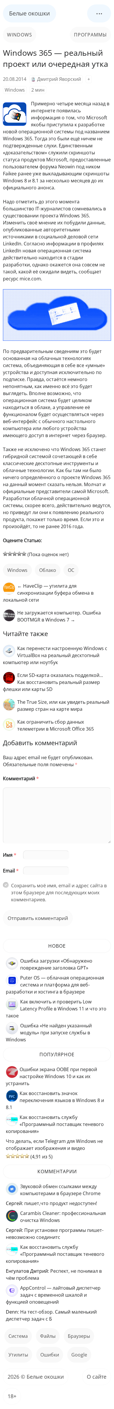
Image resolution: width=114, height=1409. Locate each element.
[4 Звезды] (19, 553)
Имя (9, 855)
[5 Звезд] (24, 553)
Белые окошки (29, 13)
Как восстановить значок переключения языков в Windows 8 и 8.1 (55, 1100)
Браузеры (79, 1336)
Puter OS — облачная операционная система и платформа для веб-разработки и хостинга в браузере (55, 985)
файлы (48, 1336)
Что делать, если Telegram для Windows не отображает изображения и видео (54, 1144)
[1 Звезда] (5, 553)
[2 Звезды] (10, 553)
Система (18, 1336)
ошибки (49, 1355)
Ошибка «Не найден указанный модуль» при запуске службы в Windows (49, 1032)
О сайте (96, 1376)
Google (79, 1355)
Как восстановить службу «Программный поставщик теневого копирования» (55, 1124)
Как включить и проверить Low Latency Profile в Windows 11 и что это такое (56, 1008)
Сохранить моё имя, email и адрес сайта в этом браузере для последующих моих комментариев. (59, 892)
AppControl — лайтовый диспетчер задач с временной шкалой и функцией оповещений (53, 1295)
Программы (90, 35)
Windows (19, 35)
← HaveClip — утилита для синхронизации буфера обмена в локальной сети (48, 593)
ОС (71, 570)
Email (11, 870)
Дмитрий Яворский (59, 79)
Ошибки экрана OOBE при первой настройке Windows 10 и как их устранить (51, 1076)
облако (47, 570)
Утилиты (18, 1355)
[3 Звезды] (14, 553)
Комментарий (21, 778)
